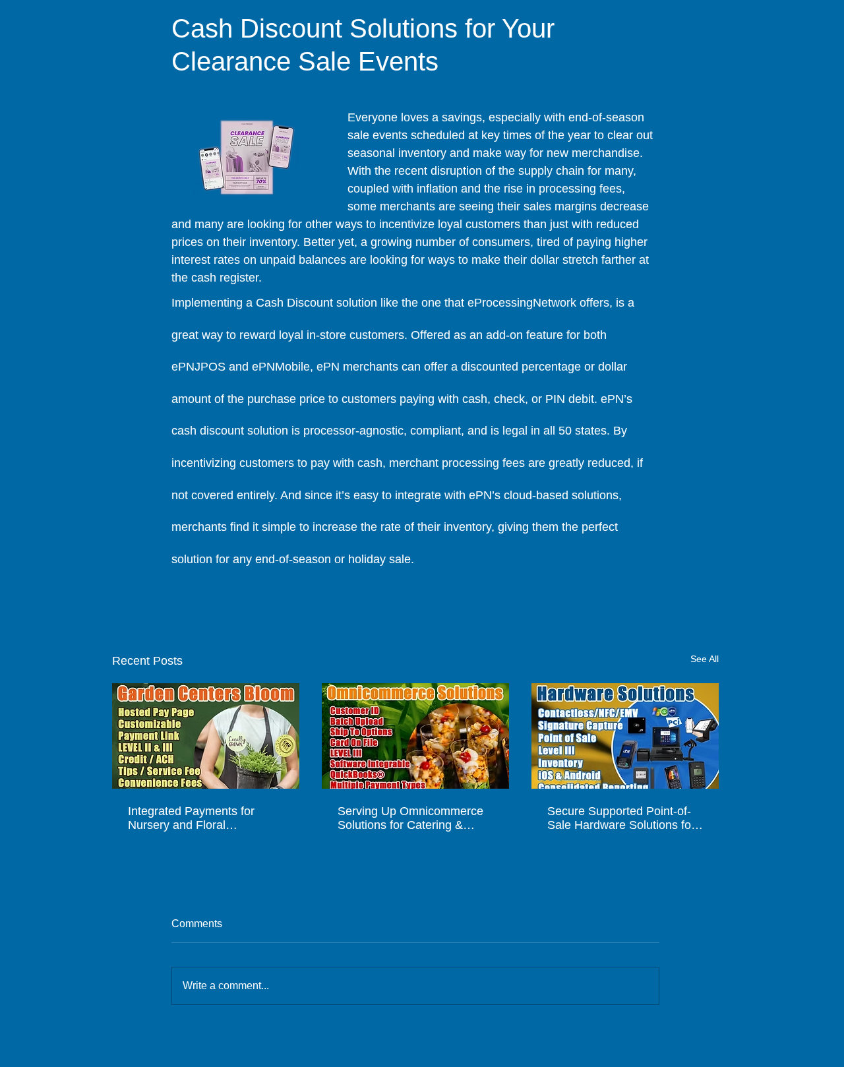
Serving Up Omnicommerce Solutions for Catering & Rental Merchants (410, 818)
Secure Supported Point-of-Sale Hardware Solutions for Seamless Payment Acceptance (621, 818)
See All (704, 659)
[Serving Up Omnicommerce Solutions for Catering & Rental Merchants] (415, 736)
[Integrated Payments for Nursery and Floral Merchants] (205, 736)
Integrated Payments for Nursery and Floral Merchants (191, 818)
